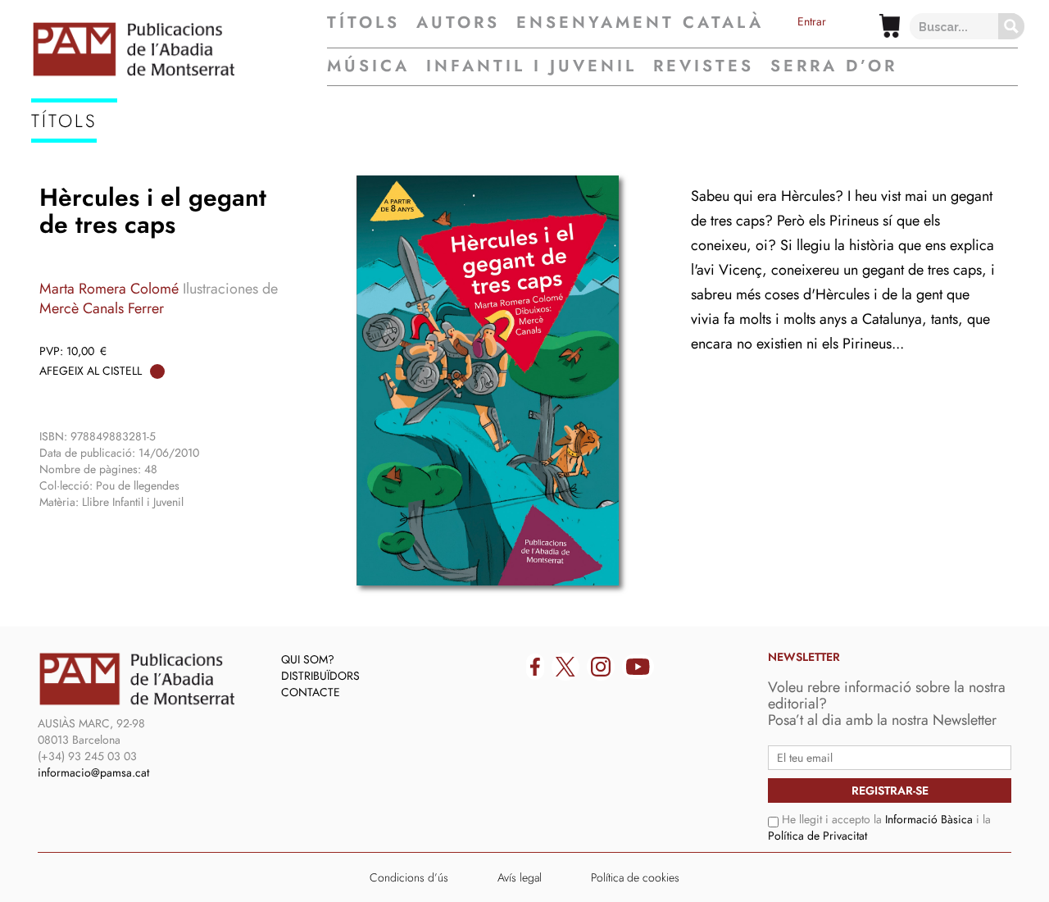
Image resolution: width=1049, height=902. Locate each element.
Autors (458, 23)
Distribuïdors (320, 675)
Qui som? (307, 659)
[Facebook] (535, 667)
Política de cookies (635, 877)
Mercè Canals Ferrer (101, 308)
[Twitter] (565, 667)
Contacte (310, 692)
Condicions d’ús (409, 877)
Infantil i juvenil (531, 66)
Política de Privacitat (817, 835)
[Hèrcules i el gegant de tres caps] (487, 380)
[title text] (179, 49)
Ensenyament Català (640, 23)
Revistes (703, 66)
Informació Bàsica (929, 819)
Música (368, 66)
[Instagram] (601, 667)
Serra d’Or (833, 66)
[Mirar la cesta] (889, 26)
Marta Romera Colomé (109, 288)
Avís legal (519, 877)
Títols (363, 23)
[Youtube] (638, 666)
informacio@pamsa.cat (93, 772)
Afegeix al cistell (90, 370)
